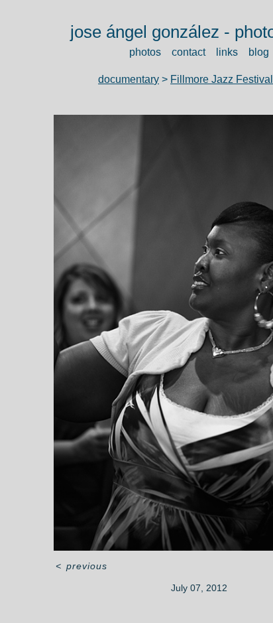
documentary (124, 79)
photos (140, 52)
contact (188, 52)
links (230, 52)
